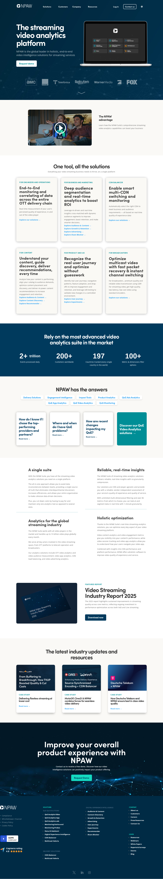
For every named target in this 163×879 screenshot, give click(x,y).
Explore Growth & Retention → (77, 228)
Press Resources (137, 820)
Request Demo (81, 777)
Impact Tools (85, 397)
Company (76, 7)
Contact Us (135, 823)
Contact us (130, 6)
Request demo (26, 63)
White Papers (136, 844)
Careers (134, 817)
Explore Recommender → (30, 303)
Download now (95, 617)
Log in (116, 7)
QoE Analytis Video (52, 814)
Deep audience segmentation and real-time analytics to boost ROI (81, 196)
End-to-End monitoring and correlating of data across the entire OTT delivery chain (36, 195)
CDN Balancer (50, 838)
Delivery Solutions (32, 397)
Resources (92, 7)
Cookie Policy (7, 825)
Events (133, 851)
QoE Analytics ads (52, 821)
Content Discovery (95, 815)
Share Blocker (93, 834)
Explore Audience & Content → (77, 225)
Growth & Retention (96, 818)
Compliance (7, 815)
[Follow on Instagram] (89, 872)
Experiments (93, 828)
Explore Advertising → (74, 231)
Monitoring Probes (52, 828)
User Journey (93, 824)
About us (134, 810)
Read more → (24, 706)
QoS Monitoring (107, 402)
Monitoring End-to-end (54, 824)
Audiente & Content (96, 811)
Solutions (47, 7)
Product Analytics (106, 397)
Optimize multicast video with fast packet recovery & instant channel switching (126, 266)
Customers (63, 7)
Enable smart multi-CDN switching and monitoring (122, 194)
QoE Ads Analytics (131, 397)
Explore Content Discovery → (32, 300)
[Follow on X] (74, 873)
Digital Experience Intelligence (57, 834)
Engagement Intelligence (59, 397)
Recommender (94, 831)
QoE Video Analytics (83, 402)
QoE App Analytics (57, 402)
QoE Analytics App (52, 818)
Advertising (92, 821)
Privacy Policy (7, 822)
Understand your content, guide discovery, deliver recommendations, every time (35, 265)
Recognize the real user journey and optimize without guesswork (80, 266)
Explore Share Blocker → (75, 234)
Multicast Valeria (52, 841)
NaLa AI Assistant (52, 831)
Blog (132, 854)
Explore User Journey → (74, 299)
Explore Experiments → (74, 302)
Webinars (135, 841)
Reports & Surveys (138, 847)
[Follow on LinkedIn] (82, 873)
